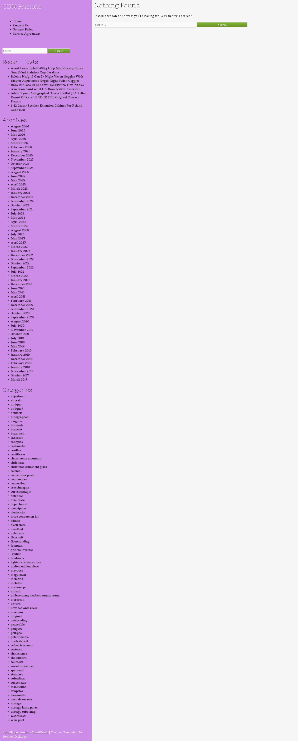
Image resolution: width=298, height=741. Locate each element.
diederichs (18, 512)
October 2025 (20, 164)
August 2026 (20, 126)
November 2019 (22, 330)
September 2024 (22, 209)
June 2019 (18, 342)
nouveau (17, 612)
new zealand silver (24, 608)
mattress (17, 570)
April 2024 (18, 222)
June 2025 (18, 176)
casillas (16, 450)
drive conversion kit (24, 516)
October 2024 (20, 205)
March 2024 (19, 226)
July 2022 (17, 271)
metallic (16, 583)
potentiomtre (20, 637)
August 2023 (20, 230)
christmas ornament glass (29, 467)
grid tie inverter (22, 550)
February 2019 (21, 350)
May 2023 (18, 238)
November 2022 (22, 259)
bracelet (16, 429)
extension (17, 533)
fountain (17, 545)
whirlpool (17, 720)
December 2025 (22, 155)
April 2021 (18, 296)
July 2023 (17, 234)
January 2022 (20, 280)
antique (16, 404)
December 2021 (21, 284)
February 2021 (21, 301)
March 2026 (19, 143)
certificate (18, 454)
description (18, 508)
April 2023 (18, 242)
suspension (18, 682)
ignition (16, 554)
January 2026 (20, 151)
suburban (18, 678)
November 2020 (22, 309)
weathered (18, 716)
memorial (17, 579)
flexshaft (17, 537)
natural (16, 604)
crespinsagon (20, 487)
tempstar (17, 691)
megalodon (18, 575)
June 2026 (18, 130)
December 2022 (22, 255)
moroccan (17, 599)
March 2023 (19, 247)
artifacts (16, 413)
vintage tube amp (23, 711)
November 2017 (22, 371)
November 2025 (22, 159)
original (16, 616)
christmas (17, 462)
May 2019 (17, 346)
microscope (18, 587)
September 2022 (22, 267)
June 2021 (18, 288)
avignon (16, 421)
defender (17, 496)
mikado (16, 591)
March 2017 (19, 379)
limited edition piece (25, 566)
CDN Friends (21, 6)
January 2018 (20, 367)
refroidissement (22, 645)
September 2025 (22, 168)
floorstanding (20, 541)
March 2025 (19, 188)
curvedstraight (21, 491)
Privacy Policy (23, 29)
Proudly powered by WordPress (25, 732)
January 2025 (20, 193)
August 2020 (20, 321)
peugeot (16, 628)
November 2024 (22, 201)
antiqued (17, 408)
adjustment (18, 396)
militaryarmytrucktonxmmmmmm (35, 595)
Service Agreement (26, 33)
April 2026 (18, 139)
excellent (17, 529)
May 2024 (18, 217)
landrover (17, 558)
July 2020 (17, 325)
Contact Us (20, 25)
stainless (17, 674)
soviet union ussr (23, 666)
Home (17, 21)
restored (16, 649)
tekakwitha (18, 687)
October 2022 (20, 263)
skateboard (18, 658)
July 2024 (17, 213)
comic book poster (23, 475)
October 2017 (20, 375)
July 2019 (17, 338)
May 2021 (17, 292)
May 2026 (18, 134)
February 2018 (21, 363)
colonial (16, 471)
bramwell (17, 433)
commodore (19, 479)
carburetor (18, 446)
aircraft (16, 400)
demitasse (18, 500)
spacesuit (17, 670)
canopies (17, 442)
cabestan (17, 438)
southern (17, 662)
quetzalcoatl (19, 641)
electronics (18, 525)
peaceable (18, 624)
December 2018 (21, 359)
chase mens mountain (26, 458)
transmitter (19, 695)
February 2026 (21, 147)
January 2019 (20, 354)
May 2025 (18, 180)
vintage (16, 703)
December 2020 (22, 305)
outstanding (19, 620)
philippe (16, 633)
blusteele (17, 425)
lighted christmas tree (26, 562)
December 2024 (22, 197)
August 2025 (20, 172)
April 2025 (18, 184)
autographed (19, 417)
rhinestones (19, 653)
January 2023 (20, 251)
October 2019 (20, 334)
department (19, 504)
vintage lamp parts (24, 707)
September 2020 (22, 317)
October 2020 (20, 313)
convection (18, 483)
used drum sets (21, 699)
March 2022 (19, 276)
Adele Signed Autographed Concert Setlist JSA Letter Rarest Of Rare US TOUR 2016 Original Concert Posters (48, 97)
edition (15, 521)
